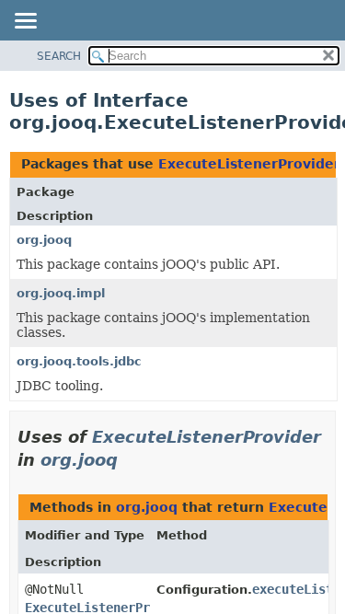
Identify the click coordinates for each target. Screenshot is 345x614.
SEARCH (59, 56)
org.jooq (44, 240)
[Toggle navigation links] (24, 22)
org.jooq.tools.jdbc (79, 361)
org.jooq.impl (61, 293)
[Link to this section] (130, 459)
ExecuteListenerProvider (249, 163)
